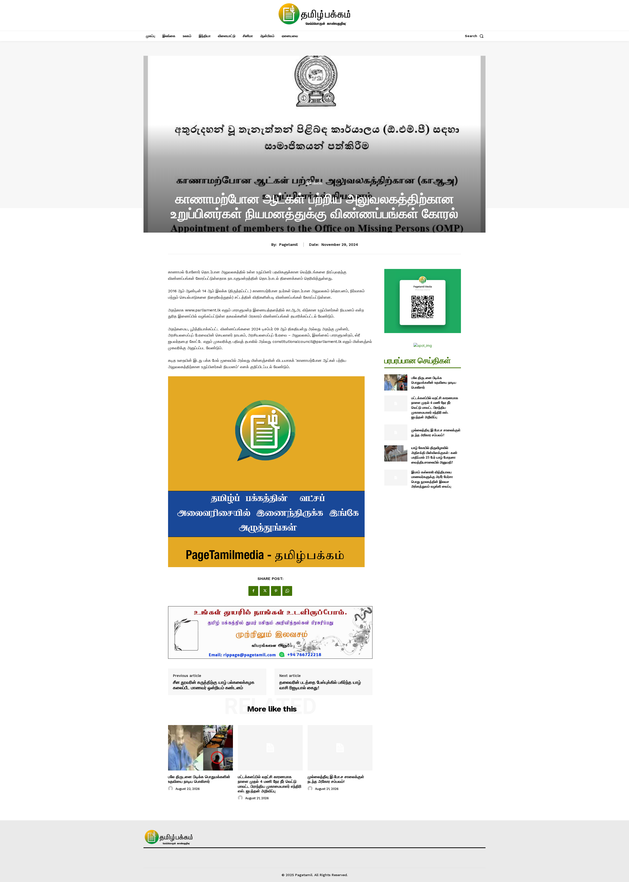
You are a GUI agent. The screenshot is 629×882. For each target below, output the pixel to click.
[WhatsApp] (287, 591)
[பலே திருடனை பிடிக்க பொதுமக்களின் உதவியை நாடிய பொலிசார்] (200, 747)
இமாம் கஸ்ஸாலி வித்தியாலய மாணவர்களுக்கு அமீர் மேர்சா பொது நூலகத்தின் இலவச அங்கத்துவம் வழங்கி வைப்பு (432, 479)
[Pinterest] (276, 591)
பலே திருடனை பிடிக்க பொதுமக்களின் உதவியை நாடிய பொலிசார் (199, 779)
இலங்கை (314, 183)
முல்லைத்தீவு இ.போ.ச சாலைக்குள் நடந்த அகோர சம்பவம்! (336, 779)
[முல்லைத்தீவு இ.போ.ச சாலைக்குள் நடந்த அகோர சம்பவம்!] (340, 747)
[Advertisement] (314, 142)
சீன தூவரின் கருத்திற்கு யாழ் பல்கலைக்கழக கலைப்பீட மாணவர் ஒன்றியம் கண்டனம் (213, 685)
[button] (475, 36)
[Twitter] (265, 591)
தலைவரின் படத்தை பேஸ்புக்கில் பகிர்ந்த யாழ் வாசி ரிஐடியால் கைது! (320, 685)
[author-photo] (171, 788)
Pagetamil (288, 244)
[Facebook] (253, 591)
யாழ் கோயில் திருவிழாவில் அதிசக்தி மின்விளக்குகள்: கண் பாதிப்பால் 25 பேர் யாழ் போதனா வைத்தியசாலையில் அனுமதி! (434, 454)
